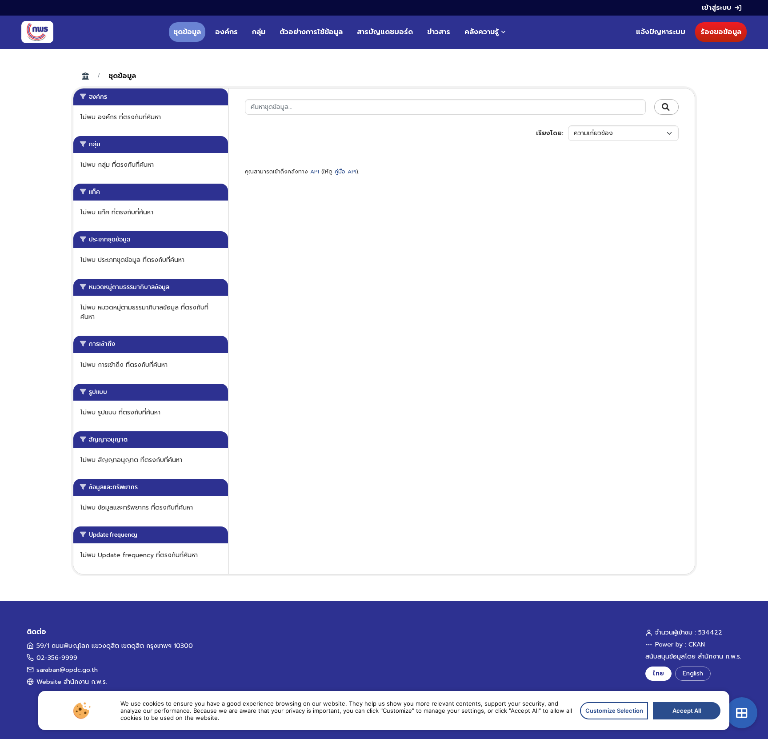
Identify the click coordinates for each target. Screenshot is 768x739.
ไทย (658, 673)
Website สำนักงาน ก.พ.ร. (71, 682)
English (693, 673)
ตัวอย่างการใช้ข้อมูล (311, 32)
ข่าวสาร (438, 32)
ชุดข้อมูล (187, 32)
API (314, 172)
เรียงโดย (549, 133)
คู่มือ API (345, 172)
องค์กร (226, 32)
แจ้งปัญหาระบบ (660, 32)
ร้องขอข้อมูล (720, 32)
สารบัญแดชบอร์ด (385, 32)
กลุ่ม (258, 32)
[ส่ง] (666, 107)
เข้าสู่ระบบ (716, 7)
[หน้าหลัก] (37, 32)
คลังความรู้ (481, 32)
